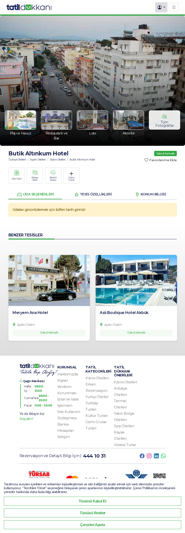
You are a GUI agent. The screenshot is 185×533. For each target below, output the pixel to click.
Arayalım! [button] (26, 419)
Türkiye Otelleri (17, 159)
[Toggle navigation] (174, 7)
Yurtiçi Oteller (97, 396)
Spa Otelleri (124, 426)
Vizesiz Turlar (125, 444)
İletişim (63, 436)
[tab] (35, 194)
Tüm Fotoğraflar (164, 124)
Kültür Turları (97, 415)
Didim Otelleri (58, 159)
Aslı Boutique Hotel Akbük (124, 312)
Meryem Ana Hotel (30, 312)
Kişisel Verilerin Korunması (66, 386)
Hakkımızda (67, 374)
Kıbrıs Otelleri (97, 378)
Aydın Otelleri (38, 159)
